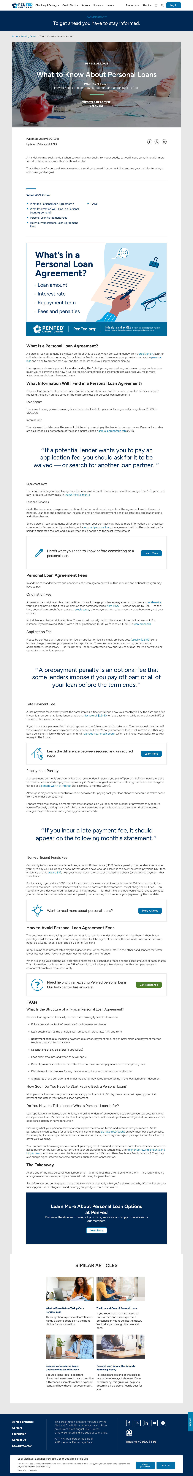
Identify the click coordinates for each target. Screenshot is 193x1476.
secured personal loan (97, 527)
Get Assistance (149, 984)
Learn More (151, 553)
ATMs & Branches (22, 1421)
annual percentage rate (112, 430)
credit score (82, 609)
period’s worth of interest (56, 785)
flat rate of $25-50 (95, 715)
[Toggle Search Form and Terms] (162, 5)
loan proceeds (142, 624)
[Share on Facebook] (149, 141)
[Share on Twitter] (157, 141)
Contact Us (19, 1440)
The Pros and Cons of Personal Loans (116, 1308)
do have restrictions (113, 1131)
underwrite (154, 602)
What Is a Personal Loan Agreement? (52, 203)
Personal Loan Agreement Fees (48, 217)
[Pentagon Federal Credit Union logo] (22, 5)
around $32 (54, 872)
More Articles (150, 910)
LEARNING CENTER (96, 17)
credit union (146, 353)
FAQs (94, 203)
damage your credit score (99, 733)
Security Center (22, 1446)
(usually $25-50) (140, 639)
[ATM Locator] (156, 5)
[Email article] (164, 141)
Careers (17, 1427)
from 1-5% (113, 606)
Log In (173, 5)
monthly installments (77, 494)
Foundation (19, 1433)
